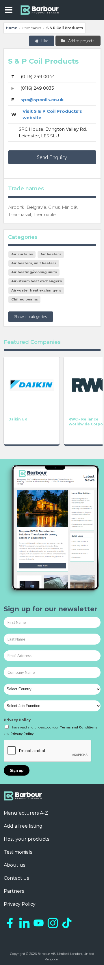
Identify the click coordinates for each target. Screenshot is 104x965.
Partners (14, 891)
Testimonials (18, 852)
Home (11, 28)
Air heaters (50, 254)
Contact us (16, 878)
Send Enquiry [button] (52, 157)
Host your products (26, 839)
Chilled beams (24, 299)
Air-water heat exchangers (36, 290)
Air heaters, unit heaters (33, 263)
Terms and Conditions (78, 727)
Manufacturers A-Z (26, 813)
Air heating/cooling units (34, 272)
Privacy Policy (17, 720)
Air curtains (22, 254)
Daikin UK (17, 419)
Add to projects (80, 40)
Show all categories (30, 316)
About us (14, 865)
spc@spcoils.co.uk (42, 99)
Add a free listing (23, 826)
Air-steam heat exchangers (36, 281)
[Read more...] (32, 385)
